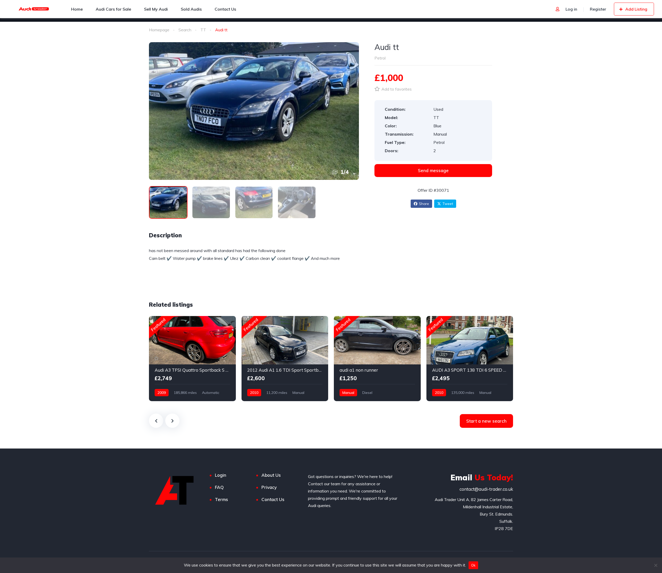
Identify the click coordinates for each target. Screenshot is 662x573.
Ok (473, 565)
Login (220, 475)
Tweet (447, 203)
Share (424, 203)
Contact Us (272, 499)
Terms (221, 499)
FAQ (219, 487)
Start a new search (486, 421)
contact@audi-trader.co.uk (486, 489)
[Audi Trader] (34, 9)
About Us (271, 475)
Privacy (269, 487)
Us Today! (481, 477)
